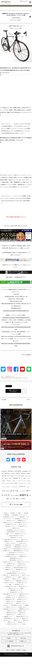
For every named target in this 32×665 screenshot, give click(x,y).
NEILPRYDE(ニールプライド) (16, 560)
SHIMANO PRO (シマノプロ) (22, 616)
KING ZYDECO (21, 475)
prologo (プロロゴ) (15, 575)
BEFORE (4, 399)
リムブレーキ (22, 491)
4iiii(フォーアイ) (24, 539)
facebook (12, 650)
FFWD (10, 584)
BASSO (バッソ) (9, 580)
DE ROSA (23, 473)
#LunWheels (4, 471)
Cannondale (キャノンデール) (9, 594)
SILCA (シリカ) (22, 543)
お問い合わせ (23, 638)
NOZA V (10, 478)
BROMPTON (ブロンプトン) (16, 590)
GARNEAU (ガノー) (23, 556)
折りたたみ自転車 (14, 495)
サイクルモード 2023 (12, 483)
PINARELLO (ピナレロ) (11, 612)
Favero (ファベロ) (10, 520)
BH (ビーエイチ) (22, 524)
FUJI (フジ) (6, 605)
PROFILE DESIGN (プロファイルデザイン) (16, 531)
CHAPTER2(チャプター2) (10, 556)
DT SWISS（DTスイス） (22, 582)
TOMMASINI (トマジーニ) (21, 580)
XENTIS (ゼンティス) (10, 577)
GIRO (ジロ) (7, 567)
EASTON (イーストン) (22, 599)
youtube (24, 650)
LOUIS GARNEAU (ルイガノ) (22, 541)
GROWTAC (6, 515)
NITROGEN (4, 438)
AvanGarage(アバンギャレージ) (10, 516)
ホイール (14, 491)
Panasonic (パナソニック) (20, 533)
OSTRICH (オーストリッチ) (16, 537)
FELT (8, 476)
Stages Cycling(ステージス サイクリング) (16, 554)
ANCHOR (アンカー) (19, 584)
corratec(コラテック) (22, 597)
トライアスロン (14, 486)
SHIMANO (15, 478)
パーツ (22, 486)
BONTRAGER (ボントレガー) (16, 558)
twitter (7, 650)
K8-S (16, 475)
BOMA (22, 588)
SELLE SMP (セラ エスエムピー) (11, 539)
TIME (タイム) (26, 620)
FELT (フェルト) (9, 603)
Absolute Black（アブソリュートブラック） (16, 530)
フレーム (5, 491)
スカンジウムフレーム (22, 483)
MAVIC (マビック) (11, 610)
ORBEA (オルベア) (10, 565)
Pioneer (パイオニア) (21, 565)
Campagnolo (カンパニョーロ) (16, 592)
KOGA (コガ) (6, 578)
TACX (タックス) (6, 620)
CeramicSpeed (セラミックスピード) (21, 548)
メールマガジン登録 (17, 504)
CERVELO (7, 473)
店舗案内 (9, 638)
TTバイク (28, 478)
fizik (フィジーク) (25, 575)
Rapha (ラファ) (22, 612)
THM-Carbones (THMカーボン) (20, 567)
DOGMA (28, 473)
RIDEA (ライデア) (9, 569)
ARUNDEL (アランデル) (11, 524)
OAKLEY (6, 513)
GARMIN (27, 605)
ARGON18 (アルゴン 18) (10, 586)
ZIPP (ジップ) (25, 578)
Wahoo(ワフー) (21, 622)
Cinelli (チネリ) (22, 595)
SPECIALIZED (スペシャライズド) (11, 618)
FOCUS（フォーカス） (21, 603)
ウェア (8, 481)
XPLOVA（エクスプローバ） (13, 624)
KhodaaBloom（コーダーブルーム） (20, 515)
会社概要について (23, 641)
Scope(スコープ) (15, 578)
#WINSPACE (10, 471)
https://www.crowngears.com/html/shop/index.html (16, 310)
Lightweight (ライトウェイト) (9, 609)
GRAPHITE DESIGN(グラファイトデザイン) (16, 573)
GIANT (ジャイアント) (10, 607)
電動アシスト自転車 (20, 498)
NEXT (28, 399)
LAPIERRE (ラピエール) (24, 609)
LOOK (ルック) (7, 548)
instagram (18, 650)
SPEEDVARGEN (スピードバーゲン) (21, 550)
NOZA (26, 475)
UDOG (19, 513)
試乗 (14, 498)
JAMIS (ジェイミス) (7, 522)
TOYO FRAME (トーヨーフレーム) (22, 522)
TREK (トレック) (11, 622)
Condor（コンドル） (22, 577)
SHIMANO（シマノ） (8, 616)
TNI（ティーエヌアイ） (11, 543)
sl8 (21, 478)
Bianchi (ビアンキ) (23, 586)
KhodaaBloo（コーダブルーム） (21, 518)
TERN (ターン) (17, 620)
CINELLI (18, 473)
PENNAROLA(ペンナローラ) (20, 547)
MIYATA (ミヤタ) (6, 550)
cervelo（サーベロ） (11, 595)
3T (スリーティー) (16, 571)
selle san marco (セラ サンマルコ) (16, 535)
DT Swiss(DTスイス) (22, 526)
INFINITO (12, 475)
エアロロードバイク (21, 480)
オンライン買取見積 (9, 641)
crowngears (28, 354)
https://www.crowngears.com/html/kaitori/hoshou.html (16, 317)
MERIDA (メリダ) (21, 610)
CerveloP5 (13, 473)
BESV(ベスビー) (16, 528)
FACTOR (4, 476)
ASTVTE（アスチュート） (8, 562)
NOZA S (6, 478)
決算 (2, 448)
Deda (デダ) (5, 575)
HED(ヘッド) (9, 533)
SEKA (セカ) (8, 547)
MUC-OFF (26, 513)
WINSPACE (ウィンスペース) (21, 545)
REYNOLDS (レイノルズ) (21, 569)
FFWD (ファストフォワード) (23, 562)
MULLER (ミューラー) (10, 526)
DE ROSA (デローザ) (9, 599)
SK (19, 478)
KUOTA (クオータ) (22, 607)
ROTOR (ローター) (11, 563)
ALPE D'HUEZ (18, 471)
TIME (24, 478)
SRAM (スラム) (25, 618)
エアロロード (14, 480)
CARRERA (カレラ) (21, 520)
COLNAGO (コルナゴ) (10, 597)
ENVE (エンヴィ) (10, 601)
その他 (23, 624)
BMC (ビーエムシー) (13, 588)
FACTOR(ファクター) (21, 601)
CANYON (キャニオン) (24, 594)
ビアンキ (28, 486)
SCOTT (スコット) (21, 614)
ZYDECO (3, 480)
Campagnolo (25, 471)
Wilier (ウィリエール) (9, 582)
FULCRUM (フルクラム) (16, 605)
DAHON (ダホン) (8, 545)
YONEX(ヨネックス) (8, 541)
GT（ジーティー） (7, 518)
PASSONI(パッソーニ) (24, 516)
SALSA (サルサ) (21, 563)
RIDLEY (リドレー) (11, 614)
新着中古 (24, 495)
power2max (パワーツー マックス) (16, 552)
